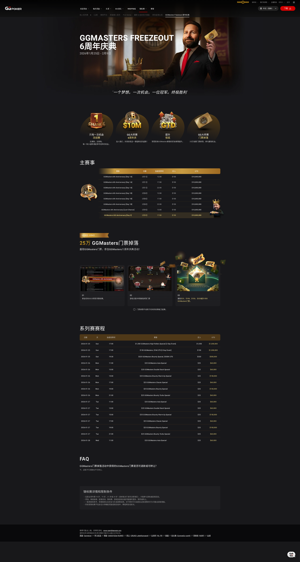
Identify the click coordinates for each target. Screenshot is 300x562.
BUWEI (120, 536)
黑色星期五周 (157, 15)
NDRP (201, 536)
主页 (288, 2)
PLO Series (127, 15)
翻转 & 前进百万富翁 (142, 15)
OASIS (110, 536)
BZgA (115, 536)
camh (188, 536)
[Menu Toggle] (293, 2)
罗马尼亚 (97, 536)
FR (161, 536)
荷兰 (128, 536)
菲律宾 (195, 536)
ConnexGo (181, 536)
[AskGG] (291, 555)
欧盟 (167, 536)
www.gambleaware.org (112, 530)
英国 (81, 536)
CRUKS (133, 536)
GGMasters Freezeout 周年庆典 (177, 15)
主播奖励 (274, 2)
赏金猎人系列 (115, 15)
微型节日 (103, 15)
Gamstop (87, 536)
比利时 (153, 536)
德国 (105, 536)
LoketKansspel (142, 536)
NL (158, 536)
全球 (209, 536)
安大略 (173, 536)
